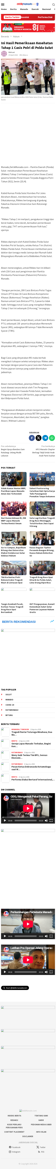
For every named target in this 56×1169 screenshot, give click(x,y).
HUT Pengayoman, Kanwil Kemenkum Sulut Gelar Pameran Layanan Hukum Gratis (42, 608)
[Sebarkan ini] (32, 438)
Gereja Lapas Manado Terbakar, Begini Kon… (31, 745)
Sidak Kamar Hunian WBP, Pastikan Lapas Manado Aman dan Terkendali (13, 491)
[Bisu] (46, 820)
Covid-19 (10, 705)
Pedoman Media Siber (41, 1124)
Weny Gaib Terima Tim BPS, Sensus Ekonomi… (29, 756)
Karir (41, 1120)
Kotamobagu (12, 710)
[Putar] (4, 820)
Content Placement (14, 1132)
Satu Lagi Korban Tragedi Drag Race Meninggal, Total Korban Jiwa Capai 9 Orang (42, 522)
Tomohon (24, 729)
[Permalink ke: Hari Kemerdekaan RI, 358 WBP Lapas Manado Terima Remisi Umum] (14, 509)
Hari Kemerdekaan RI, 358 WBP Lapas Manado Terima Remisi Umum (13, 521)
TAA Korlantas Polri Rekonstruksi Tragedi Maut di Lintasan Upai (12, 580)
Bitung (9, 715)
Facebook (16, 1147)
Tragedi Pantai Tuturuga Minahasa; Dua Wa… (31, 733)
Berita (14, 741)
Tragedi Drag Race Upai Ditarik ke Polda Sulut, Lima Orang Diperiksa (41, 580)
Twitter (42, 1147)
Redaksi (14, 1120)
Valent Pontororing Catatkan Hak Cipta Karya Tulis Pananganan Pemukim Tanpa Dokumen (42, 492)
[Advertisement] (28, 134)
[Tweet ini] (39, 438)
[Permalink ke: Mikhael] (4, 53)
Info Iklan (41, 1132)
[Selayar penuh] (51, 820)
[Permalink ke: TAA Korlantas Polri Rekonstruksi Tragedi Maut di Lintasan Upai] (14, 568)
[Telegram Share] (45, 438)
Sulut (9, 694)
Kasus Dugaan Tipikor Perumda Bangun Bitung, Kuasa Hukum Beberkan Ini (42, 551)
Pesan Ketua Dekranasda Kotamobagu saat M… (31, 768)
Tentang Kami (41, 1115)
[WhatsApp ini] (52, 438)
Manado (9, 699)
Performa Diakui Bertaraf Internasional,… (33, 779)
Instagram (16, 1152)
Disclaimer (27, 1136)
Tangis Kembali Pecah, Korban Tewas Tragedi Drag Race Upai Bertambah (12, 608)
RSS (42, 1152)
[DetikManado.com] (28, 4)
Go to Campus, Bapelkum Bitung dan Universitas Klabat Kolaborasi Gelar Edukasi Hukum (13, 551)
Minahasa (15, 729)
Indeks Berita (14, 1115)
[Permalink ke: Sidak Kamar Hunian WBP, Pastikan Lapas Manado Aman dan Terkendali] (14, 479)
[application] (28, 808)
